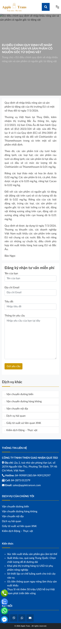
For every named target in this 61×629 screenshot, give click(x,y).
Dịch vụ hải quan (16, 416)
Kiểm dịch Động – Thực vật (21, 430)
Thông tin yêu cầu (15, 315)
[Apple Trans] (14, 7)
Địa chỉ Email (12, 287)
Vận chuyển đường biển (19, 394)
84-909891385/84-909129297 (32, 475)
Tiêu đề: (9, 301)
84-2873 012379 (20, 480)
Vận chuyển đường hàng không (24, 401)
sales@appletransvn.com (27, 485)
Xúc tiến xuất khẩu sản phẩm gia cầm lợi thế (32, 554)
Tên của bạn (11, 273)
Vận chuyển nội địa (17, 408)
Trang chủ (7, 57)
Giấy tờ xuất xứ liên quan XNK (23, 423)
